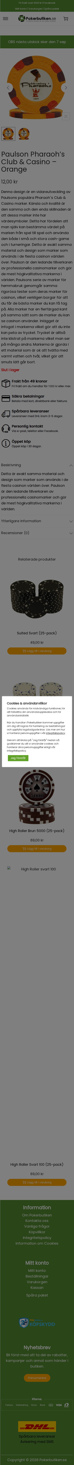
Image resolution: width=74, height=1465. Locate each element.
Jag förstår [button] (18, 758)
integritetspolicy (55, 733)
